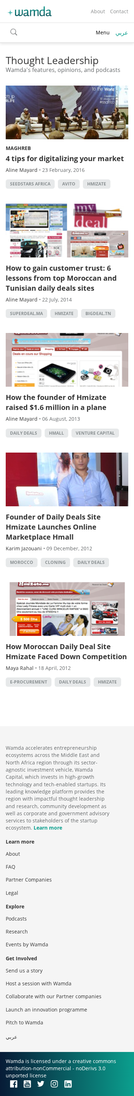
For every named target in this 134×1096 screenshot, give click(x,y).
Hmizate (96, 184)
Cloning (55, 562)
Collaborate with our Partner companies (53, 996)
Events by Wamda (27, 944)
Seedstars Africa (30, 184)
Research (17, 931)
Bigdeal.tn (98, 313)
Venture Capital (95, 433)
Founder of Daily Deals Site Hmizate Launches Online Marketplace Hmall (53, 527)
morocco (21, 562)
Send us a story (24, 970)
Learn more (48, 827)
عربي (121, 32)
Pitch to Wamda (24, 1022)
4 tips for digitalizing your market (65, 158)
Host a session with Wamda (38, 983)
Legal (12, 892)
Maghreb (18, 148)
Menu (103, 32)
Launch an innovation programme (46, 1009)
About (98, 11)
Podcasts (16, 918)
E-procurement (28, 682)
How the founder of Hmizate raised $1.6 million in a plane (56, 402)
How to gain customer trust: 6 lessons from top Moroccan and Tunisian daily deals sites (61, 278)
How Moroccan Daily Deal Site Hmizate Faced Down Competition (66, 651)
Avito (68, 184)
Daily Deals (23, 433)
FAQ (10, 866)
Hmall (56, 433)
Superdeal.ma (26, 313)
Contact (119, 11)
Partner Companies (29, 879)
